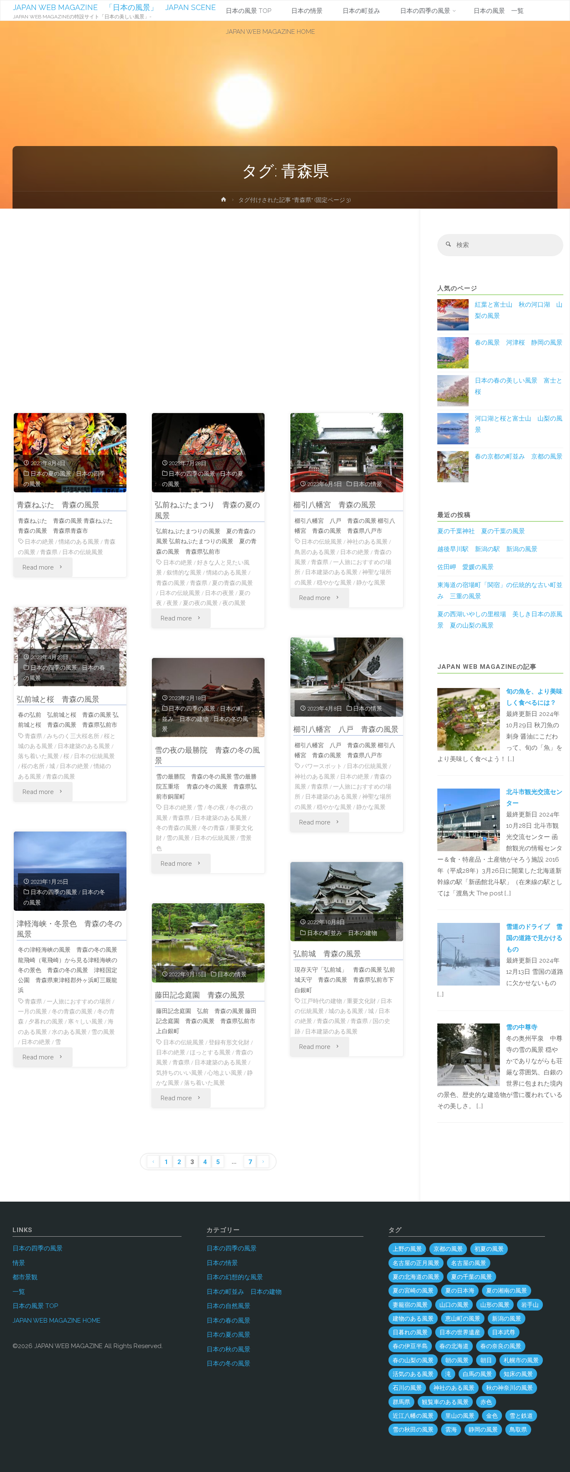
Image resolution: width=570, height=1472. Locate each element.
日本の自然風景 (228, 1306)
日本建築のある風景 (331, 572)
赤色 (486, 1402)
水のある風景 (69, 1031)
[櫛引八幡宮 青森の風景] (346, 452)
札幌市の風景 (521, 1360)
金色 (492, 1415)
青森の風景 (170, 583)
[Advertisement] (208, 314)
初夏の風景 (489, 1248)
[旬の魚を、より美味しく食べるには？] (468, 719)
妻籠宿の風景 (410, 1304)
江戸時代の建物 (321, 1001)
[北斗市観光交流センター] (468, 819)
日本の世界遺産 (459, 1332)
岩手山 (530, 1304)
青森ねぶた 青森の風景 (58, 504)
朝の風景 (457, 1360)
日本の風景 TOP (35, 1306)
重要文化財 (361, 1001)
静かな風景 (371, 582)
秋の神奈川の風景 (509, 1387)
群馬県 (401, 1402)
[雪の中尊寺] (468, 1054)
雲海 (451, 1429)
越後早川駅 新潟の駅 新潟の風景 (487, 549)
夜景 (172, 603)
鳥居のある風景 (315, 552)
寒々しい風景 (85, 1021)
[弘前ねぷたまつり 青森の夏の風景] (208, 452)
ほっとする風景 (210, 1052)
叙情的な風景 (184, 572)
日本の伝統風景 (82, 552)
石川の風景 (407, 1387)
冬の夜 (216, 807)
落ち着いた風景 (38, 756)
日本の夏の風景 (50, 473)
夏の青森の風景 (232, 583)
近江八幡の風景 (413, 1415)
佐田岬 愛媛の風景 (465, 567)
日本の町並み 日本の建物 (342, 933)
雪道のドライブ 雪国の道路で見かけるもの (534, 938)
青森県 (49, 552)
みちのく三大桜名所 (73, 736)
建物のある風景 (413, 1318)
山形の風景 (494, 1304)
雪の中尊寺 (521, 1027)
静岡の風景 (483, 1429)
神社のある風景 (367, 541)
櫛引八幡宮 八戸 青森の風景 (345, 729)
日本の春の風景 (228, 1320)
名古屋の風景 (468, 1263)
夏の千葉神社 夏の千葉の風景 (481, 531)
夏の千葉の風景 (471, 1276)
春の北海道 (454, 1346)
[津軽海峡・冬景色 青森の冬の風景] (70, 871)
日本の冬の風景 (228, 1363)
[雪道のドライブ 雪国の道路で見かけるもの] (468, 954)
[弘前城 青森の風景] (346, 901)
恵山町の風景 (462, 1318)
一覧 (19, 1292)
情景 (19, 1263)
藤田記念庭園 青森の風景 (200, 995)
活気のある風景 (413, 1374)
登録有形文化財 (229, 1042)
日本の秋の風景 (228, 1349)
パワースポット (321, 766)
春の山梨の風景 (413, 1360)
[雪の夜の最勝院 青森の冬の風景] (208, 697)
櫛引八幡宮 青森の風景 (334, 504)
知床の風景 (518, 1374)
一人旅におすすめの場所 (79, 1001)
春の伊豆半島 (410, 1346)
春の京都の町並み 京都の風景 (518, 456)
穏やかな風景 (334, 582)
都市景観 (25, 1277)
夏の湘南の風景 (506, 1290)
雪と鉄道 (521, 1415)
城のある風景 (345, 1011)
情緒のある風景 (78, 541)
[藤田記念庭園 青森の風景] (208, 943)
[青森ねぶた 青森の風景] (70, 452)
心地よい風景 (224, 1072)
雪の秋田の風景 (413, 1429)
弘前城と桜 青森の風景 (58, 699)
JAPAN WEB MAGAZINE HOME (57, 1320)
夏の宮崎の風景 (413, 1290)
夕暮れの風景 (45, 1021)
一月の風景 (32, 1011)
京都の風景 (448, 1248)
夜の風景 (234, 603)
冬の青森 (213, 827)
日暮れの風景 (410, 1332)
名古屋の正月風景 (416, 1263)
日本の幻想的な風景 (235, 1277)
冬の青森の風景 (176, 827)
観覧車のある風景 (445, 1402)
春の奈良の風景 (500, 1346)
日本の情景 (367, 484)
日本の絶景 (39, 541)
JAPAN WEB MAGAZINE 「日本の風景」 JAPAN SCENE (114, 7)
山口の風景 (454, 1304)
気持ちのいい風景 (179, 1072)
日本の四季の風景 (192, 473)
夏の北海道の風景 (416, 1276)
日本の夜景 (219, 593)
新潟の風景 (506, 1318)
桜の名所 (33, 766)
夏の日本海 (459, 1290)
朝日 (486, 1360)
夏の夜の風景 (200, 603)
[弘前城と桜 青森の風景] (70, 646)
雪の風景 (178, 837)
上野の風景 (407, 1248)
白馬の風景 (477, 1374)
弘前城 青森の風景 (327, 953)
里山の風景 (459, 1415)
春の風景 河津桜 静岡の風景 (518, 342)
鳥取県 (518, 1429)
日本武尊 (503, 1332)
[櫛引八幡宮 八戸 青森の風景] (346, 677)
